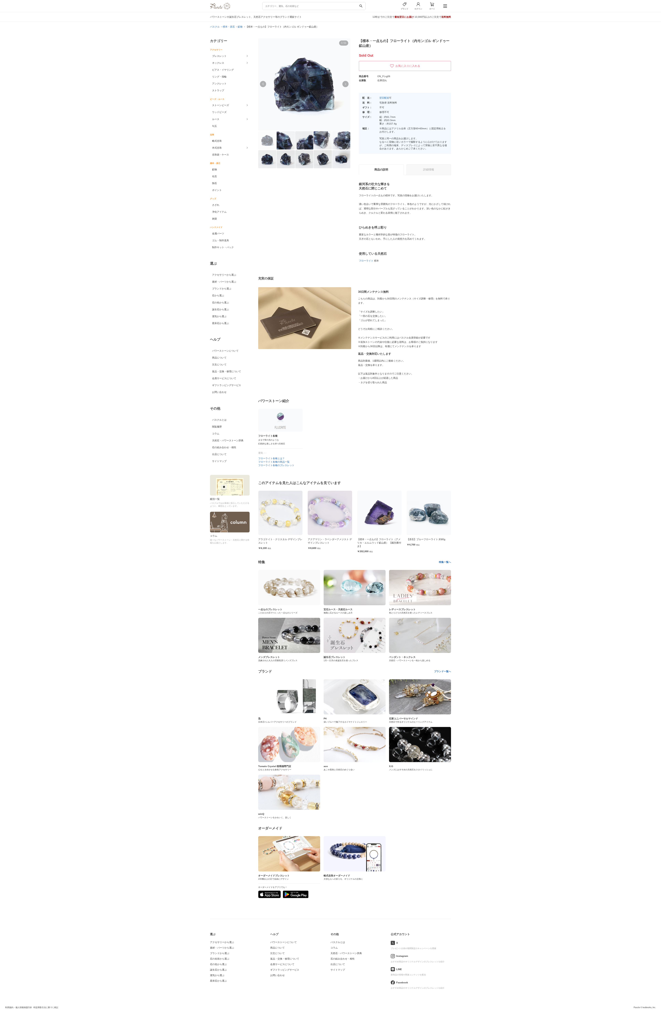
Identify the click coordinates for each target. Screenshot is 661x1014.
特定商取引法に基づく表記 (45, 1007)
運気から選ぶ (219, 316)
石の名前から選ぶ (219, 958)
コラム (215, 433)
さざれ (215, 205)
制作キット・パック (223, 247)
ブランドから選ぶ (221, 288)
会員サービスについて (224, 378)
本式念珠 (217, 147)
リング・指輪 (219, 76)
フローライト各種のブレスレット (276, 465)
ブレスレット (219, 56)
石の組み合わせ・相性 (224, 447)
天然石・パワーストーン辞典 (227, 440)
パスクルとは (219, 419)
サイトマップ (219, 461)
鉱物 (214, 169)
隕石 (214, 183)
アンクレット (219, 83)
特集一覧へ (445, 562)
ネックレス (218, 62)
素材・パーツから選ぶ (224, 281)
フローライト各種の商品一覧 (274, 461)
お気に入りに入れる (407, 65)
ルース (215, 119)
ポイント (217, 190)
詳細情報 (428, 169)
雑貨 (214, 218)
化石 (214, 176)
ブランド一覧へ (442, 671)
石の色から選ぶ (220, 302)
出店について (219, 454)
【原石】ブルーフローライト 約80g (376, 539)
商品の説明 (381, 169)
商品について (219, 357)
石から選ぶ (218, 295)
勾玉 (214, 126)
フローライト (366, 260)
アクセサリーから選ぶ (224, 274)
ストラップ (218, 90)
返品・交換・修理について (226, 371)
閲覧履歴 (217, 426)
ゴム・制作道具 (220, 240)
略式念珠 (217, 140)
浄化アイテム (219, 211)
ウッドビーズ (219, 112)
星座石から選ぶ (220, 323)
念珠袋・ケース (220, 154)
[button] (263, 84)
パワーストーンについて (225, 350)
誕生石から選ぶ (220, 309)
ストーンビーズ (220, 105)
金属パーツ (218, 233)
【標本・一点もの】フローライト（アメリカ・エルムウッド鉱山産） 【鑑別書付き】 (330, 542)
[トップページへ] (220, 8)
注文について (219, 364)
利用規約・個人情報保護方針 (18, 1007)
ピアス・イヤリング (223, 69)
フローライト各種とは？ (271, 458)
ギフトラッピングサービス (226, 385)
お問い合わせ (219, 392)
